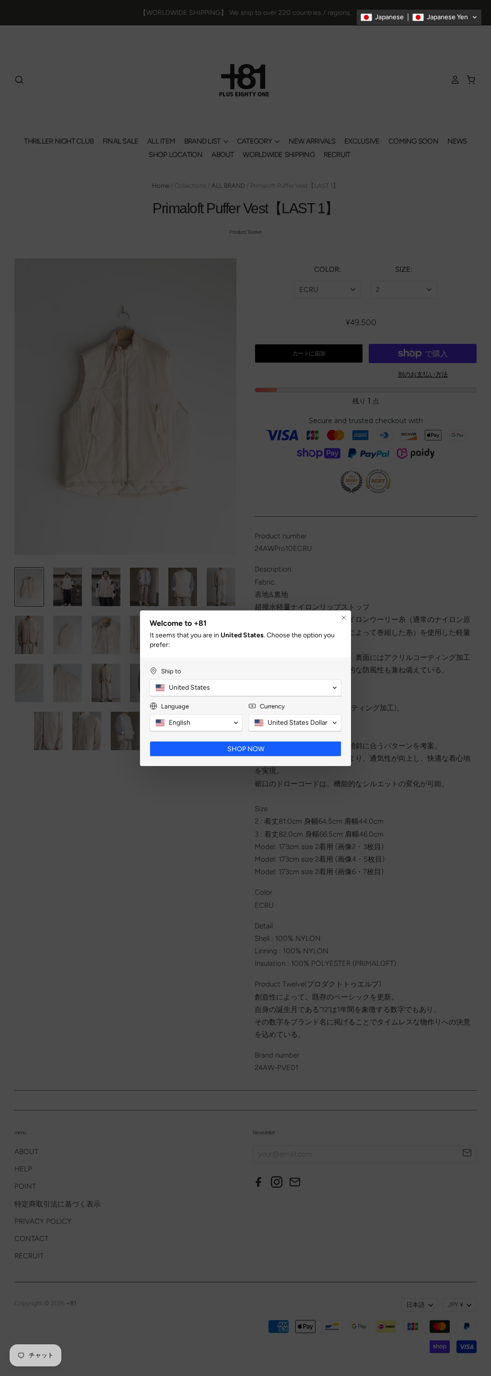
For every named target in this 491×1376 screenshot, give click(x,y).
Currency (272, 706)
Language (175, 706)
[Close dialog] (344, 617)
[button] (419, 17)
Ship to (171, 671)
